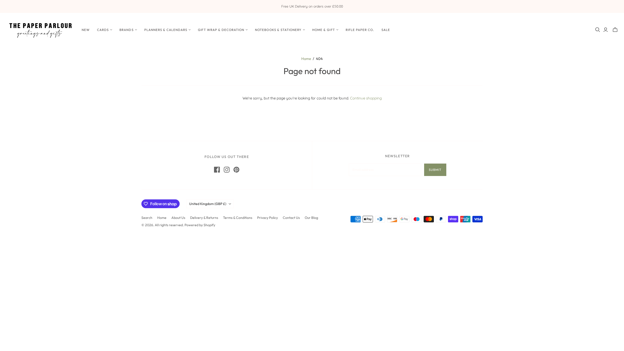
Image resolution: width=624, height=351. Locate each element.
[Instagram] (227, 170)
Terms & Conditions (237, 217)
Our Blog (311, 217)
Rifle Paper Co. (360, 30)
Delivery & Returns (204, 217)
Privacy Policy (267, 217)
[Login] (605, 29)
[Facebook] (217, 170)
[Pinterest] (236, 170)
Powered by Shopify (200, 225)
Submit (435, 170)
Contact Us (291, 217)
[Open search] (597, 29)
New (86, 30)
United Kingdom (207, 204)
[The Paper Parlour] (40, 29)
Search (146, 217)
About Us (178, 217)
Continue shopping (366, 98)
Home (306, 58)
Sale (385, 30)
